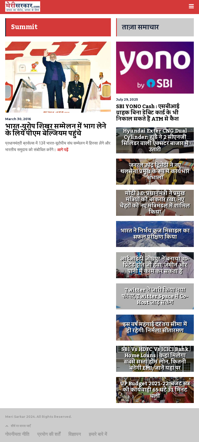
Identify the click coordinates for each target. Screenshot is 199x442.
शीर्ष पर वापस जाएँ (21, 426)
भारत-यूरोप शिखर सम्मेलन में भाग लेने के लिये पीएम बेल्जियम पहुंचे (55, 130)
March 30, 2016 (18, 119)
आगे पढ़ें (62, 149)
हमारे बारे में (98, 434)
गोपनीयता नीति (17, 434)
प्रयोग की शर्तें (48, 434)
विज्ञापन (74, 434)
